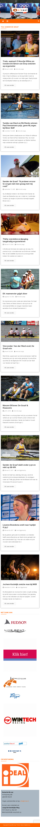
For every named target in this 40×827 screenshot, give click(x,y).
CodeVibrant (33, 825)
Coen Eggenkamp (21, 470)
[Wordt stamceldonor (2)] (20, 655)
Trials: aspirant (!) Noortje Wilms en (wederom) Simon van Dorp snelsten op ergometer (19, 63)
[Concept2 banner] (15, 751)
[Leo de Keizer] (20, 43)
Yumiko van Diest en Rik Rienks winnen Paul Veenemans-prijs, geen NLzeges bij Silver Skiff (20, 125)
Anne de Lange (20, 69)
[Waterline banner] (15, 743)
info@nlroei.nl (24, 801)
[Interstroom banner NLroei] (14, 682)
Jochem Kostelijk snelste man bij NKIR (20, 584)
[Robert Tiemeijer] (20, 106)
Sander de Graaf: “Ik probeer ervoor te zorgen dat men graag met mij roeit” (19, 183)
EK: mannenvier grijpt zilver (15, 294)
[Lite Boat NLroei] (15, 631)
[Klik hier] (20, 720)
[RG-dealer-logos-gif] (15, 696)
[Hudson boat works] (15, 621)
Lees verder (10, 85)
